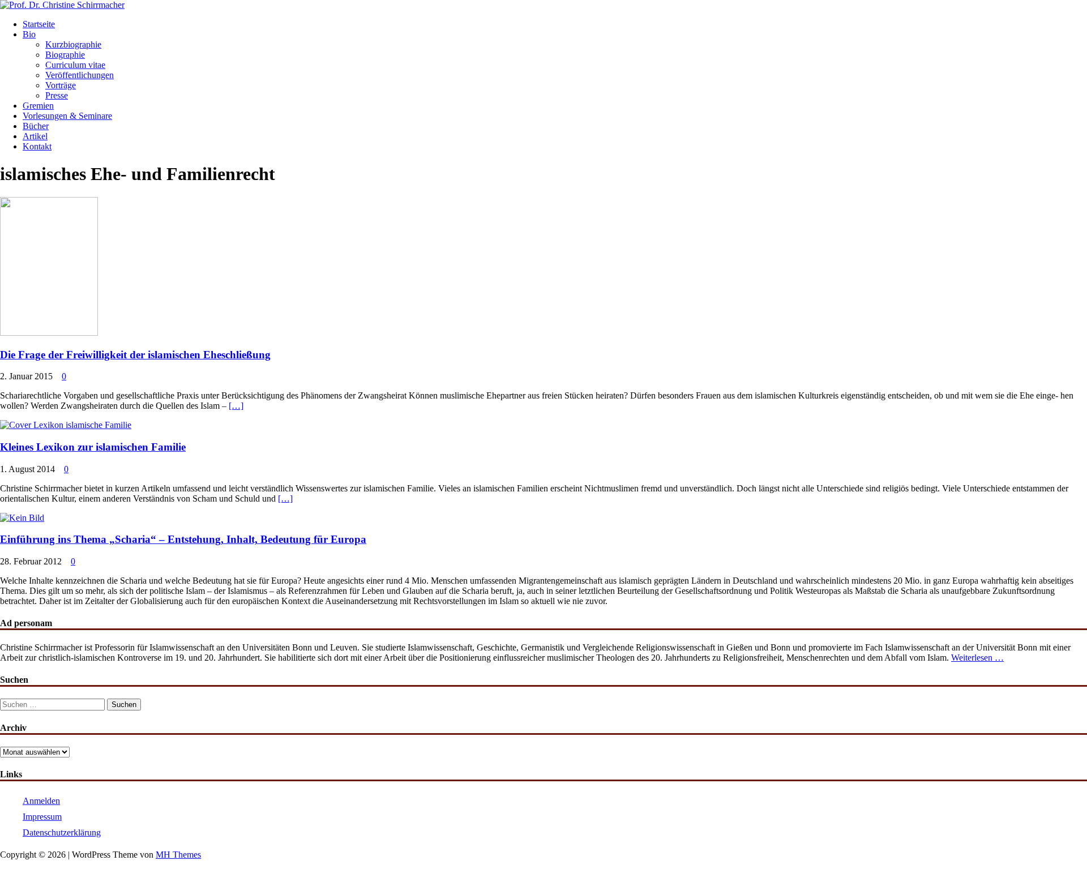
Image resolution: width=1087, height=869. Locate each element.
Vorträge (60, 85)
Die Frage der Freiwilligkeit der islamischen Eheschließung (135, 355)
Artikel (35, 136)
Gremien (38, 105)
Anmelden (41, 801)
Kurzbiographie (73, 44)
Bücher (36, 126)
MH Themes (178, 854)
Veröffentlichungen (79, 75)
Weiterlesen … (977, 657)
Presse (56, 95)
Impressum (42, 816)
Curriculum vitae (75, 65)
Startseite (39, 24)
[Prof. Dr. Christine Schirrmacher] (62, 5)
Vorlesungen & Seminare (67, 116)
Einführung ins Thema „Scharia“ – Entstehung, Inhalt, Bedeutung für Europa (183, 539)
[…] (236, 405)
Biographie (65, 54)
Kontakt (37, 146)
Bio (29, 34)
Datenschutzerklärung (62, 832)
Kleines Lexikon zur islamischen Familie (93, 447)
